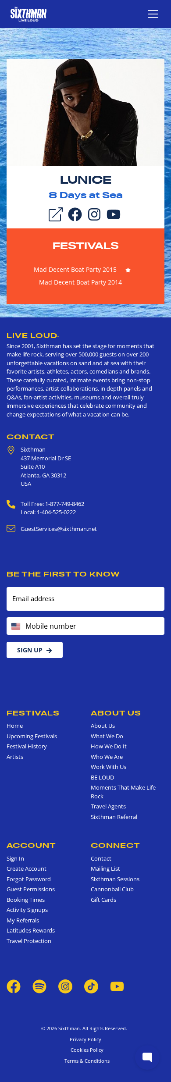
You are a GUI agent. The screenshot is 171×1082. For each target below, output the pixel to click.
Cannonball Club (112, 889)
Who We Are (107, 757)
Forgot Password (29, 879)
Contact (31, 436)
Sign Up (30, 650)
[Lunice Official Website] (85, 112)
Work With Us (108, 767)
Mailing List (105, 868)
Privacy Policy (85, 1039)
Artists (15, 757)
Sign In (15, 858)
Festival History (27, 746)
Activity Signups (27, 910)
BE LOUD (102, 777)
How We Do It (109, 746)
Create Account (26, 868)
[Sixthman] (28, 14)
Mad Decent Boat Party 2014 (80, 282)
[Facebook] (75, 213)
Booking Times (26, 900)
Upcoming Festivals (32, 736)
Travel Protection (29, 941)
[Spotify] (39, 986)
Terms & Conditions (86, 1060)
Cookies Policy (85, 1049)
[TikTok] (92, 986)
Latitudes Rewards (31, 930)
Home (15, 726)
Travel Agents (108, 806)
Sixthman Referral (114, 817)
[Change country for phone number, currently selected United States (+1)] (15, 626)
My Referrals (23, 920)
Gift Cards (103, 900)
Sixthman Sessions (115, 879)
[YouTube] (114, 213)
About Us (116, 712)
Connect (115, 845)
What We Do (107, 736)
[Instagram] (94, 213)
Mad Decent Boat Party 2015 (75, 269)
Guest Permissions (31, 889)
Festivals (86, 245)
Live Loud (33, 335)
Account (31, 845)
